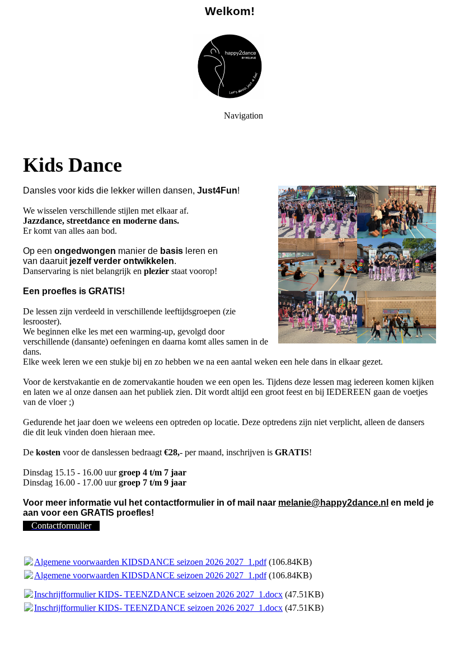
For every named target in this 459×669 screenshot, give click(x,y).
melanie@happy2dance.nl (333, 502)
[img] (229, 67)
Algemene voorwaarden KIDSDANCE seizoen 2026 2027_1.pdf (150, 562)
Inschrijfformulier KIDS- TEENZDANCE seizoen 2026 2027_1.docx (158, 594)
